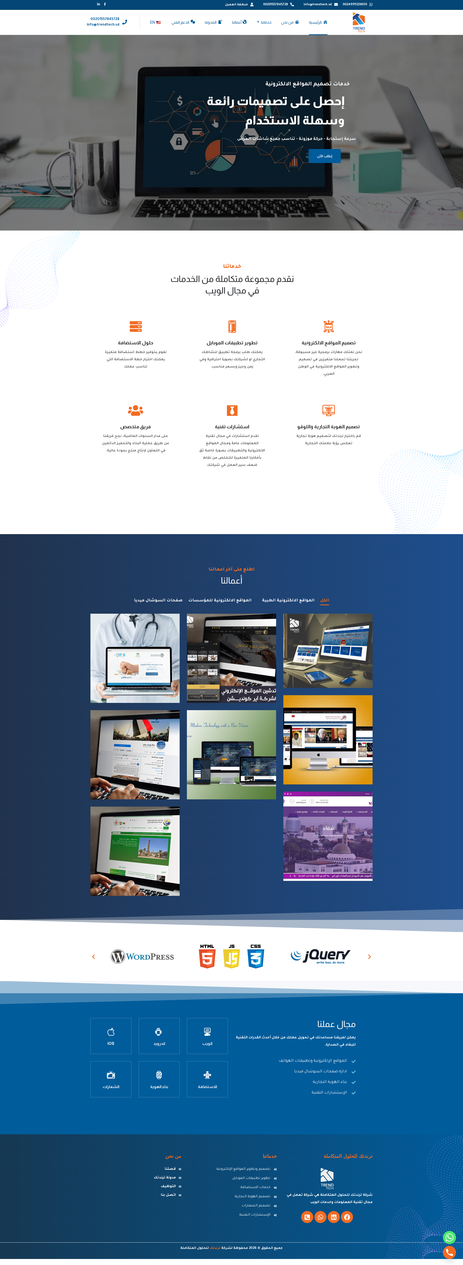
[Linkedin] (334, 1217)
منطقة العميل (236, 5)
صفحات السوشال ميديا (158, 600)
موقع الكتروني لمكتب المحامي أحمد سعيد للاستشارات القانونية (231, 773)
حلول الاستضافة (135, 342)
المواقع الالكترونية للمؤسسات (220, 600)
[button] (93, 956)
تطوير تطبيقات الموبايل (232, 342)
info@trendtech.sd (318, 5)
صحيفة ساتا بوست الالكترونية (135, 774)
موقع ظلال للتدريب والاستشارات (339, 665)
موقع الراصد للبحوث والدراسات (339, 762)
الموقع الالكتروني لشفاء (334, 862)
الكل (324, 600)
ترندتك (215, 1248)
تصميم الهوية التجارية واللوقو (328, 426)
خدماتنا (266, 22)
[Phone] (449, 1252)
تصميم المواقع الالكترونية (329, 342)
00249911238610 (355, 5)
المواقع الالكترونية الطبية (288, 600)
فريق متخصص (135, 426)
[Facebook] (347, 1217)
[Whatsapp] (320, 1217)
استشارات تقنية (232, 426)
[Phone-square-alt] (307, 1217)
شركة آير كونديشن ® (241, 684)
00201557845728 (275, 5)
